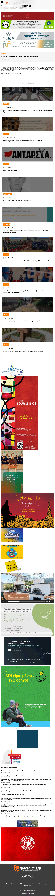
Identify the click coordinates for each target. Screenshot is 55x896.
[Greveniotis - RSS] (30, 6)
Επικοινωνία (27, 885)
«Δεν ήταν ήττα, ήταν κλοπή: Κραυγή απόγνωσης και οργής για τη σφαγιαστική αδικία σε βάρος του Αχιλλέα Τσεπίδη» (25, 816)
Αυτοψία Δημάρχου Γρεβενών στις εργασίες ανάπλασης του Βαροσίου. (22, 321)
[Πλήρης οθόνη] (52, 601)
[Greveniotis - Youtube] (27, 6)
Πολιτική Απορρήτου (25, 884)
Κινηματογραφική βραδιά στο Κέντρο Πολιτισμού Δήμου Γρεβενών (17, 790)
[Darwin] (30, 893)
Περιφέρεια (7, 224)
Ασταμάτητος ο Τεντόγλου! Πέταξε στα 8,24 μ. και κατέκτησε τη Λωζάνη (18, 770)
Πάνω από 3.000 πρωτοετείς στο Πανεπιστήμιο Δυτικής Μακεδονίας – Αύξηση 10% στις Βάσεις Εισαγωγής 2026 (27, 231)
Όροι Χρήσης (14, 884)
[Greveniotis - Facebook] (22, 6)
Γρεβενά (6, 104)
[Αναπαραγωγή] (3, 601)
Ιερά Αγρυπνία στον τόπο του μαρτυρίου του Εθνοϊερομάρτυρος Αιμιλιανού (23, 351)
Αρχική (8, 884)
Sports (6, 254)
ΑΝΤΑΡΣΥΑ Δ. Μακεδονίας (10, 170)
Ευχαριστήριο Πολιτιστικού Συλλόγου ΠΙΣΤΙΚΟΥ (12, 794)
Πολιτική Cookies (37, 884)
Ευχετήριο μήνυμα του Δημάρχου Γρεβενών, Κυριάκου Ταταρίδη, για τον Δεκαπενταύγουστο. (22, 141)
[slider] (26, 601)
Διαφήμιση (46, 884)
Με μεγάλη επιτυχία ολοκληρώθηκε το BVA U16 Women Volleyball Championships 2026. (26, 261)
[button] (27, 588)
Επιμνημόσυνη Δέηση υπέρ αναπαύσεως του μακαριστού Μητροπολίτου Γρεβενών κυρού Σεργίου (27, 111)
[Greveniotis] (13, 3)
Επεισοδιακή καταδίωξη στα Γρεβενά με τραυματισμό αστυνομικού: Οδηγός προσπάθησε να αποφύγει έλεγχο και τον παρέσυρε (26, 811)
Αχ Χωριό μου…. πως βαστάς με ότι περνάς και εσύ (17, 200)
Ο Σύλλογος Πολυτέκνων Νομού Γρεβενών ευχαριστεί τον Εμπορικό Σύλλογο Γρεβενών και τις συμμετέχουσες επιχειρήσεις (23, 785)
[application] (27, 588)
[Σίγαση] (49, 601)
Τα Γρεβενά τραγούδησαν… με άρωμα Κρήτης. (12, 775)
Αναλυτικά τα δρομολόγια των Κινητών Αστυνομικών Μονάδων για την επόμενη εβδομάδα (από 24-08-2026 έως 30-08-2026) (26, 799)
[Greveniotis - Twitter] (25, 6)
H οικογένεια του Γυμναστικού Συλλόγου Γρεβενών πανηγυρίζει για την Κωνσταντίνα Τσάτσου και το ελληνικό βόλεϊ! (26, 291)
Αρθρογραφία (7, 194)
